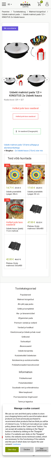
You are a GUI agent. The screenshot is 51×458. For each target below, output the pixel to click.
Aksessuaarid (25, 346)
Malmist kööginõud (37, 12)
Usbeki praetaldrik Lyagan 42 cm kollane (34, 192)
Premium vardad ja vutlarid (25, 323)
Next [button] (47, 80)
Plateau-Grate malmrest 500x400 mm (35, 227)
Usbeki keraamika (25, 351)
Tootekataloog (19, 12)
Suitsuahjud (25, 341)
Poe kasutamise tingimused (25, 397)
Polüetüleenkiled (25, 383)
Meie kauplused (25, 392)
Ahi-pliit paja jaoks (25, 304)
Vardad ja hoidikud (25, 327)
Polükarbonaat (25, 378)
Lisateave (17, 444)
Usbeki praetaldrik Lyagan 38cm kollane (13, 192)
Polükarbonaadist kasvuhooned (25, 365)
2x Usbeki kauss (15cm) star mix (29, 150)
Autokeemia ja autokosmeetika (25, 360)
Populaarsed (25, 295)
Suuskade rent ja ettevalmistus (25, 387)
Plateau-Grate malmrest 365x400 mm (14, 264)
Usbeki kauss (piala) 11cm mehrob (14, 229)
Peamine (6, 12)
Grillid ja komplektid (25, 309)
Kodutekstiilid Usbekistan (25, 355)
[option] (25, 47)
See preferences (41, 450)
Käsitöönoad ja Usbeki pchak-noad (25, 332)
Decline (27, 450)
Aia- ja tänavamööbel (25, 313)
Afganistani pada (25, 318)
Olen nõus (12, 450)
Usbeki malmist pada (11, 14)
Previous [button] (4, 80)
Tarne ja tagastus (25, 401)
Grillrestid (26, 337)
